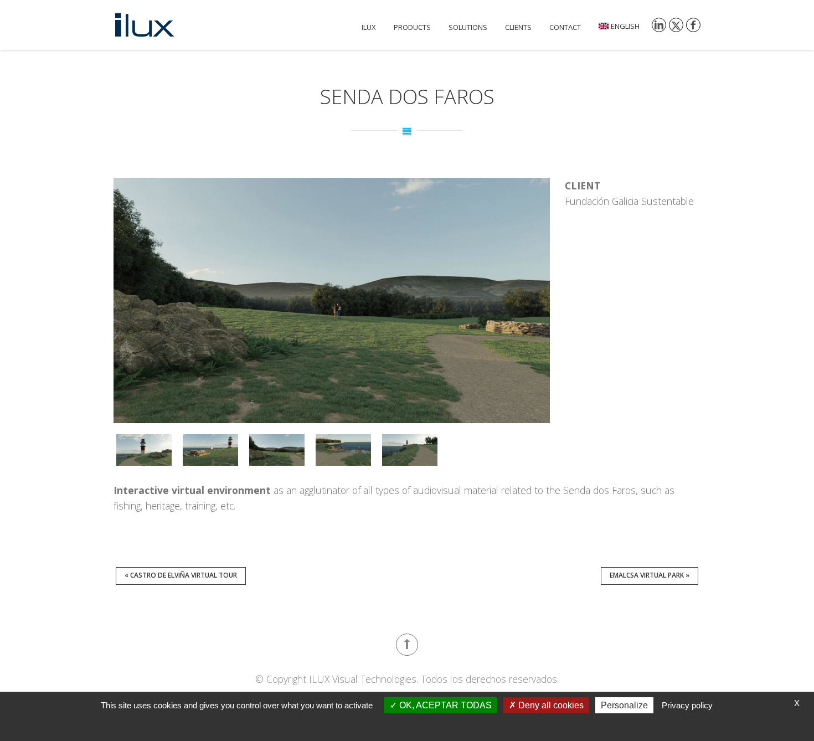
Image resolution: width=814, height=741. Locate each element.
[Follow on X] (676, 25)
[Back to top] (407, 645)
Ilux (369, 27)
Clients (518, 27)
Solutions (468, 27)
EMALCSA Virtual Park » (649, 575)
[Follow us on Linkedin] (659, 25)
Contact (565, 27)
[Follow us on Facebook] (693, 25)
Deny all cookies (550, 705)
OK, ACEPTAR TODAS (444, 705)
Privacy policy (687, 705)
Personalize (624, 705)
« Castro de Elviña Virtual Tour (181, 575)
